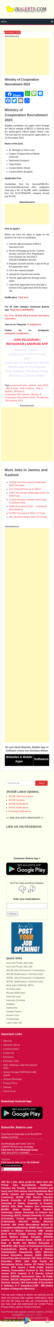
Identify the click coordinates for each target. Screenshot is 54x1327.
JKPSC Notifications (18, 807)
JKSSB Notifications (18, 804)
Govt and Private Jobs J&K (19, 966)
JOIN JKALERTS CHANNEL (15, 1153)
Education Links (11, 1061)
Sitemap (7, 1087)
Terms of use (9, 1091)
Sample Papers (13, 1011)
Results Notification (15, 993)
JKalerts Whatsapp (12, 1079)
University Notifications (19, 811)
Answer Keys (12, 1015)
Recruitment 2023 (14, 400)
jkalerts (32, 385)
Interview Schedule (15, 1000)
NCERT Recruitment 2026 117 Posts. (27, 513)
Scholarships (12, 1019)
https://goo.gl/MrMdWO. (22, 310)
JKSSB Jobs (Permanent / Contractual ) (25, 970)
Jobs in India (11, 388)
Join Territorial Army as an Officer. (25, 489)
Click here (23, 297)
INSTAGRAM (15, 344)
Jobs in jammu (27, 388)
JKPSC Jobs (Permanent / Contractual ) (25, 978)
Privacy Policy (10, 1083)
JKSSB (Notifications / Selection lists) (24, 974)
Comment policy (11, 1049)
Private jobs (42, 397)
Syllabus (10, 1004)
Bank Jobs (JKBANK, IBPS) (20, 985)
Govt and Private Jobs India (19, 963)
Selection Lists (13, 996)
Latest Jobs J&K (14, 1023)
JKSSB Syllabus (16, 800)
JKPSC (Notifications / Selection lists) (24, 981)
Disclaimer (8, 1057)
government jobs (19, 385)
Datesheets (11, 1008)
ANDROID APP (37, 344)
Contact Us (8, 1053)
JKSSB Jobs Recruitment (20, 796)
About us (7, 1041)
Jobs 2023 (43, 385)
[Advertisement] (27, 56)
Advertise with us (11, 1045)
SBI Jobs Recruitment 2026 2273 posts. (28, 517)
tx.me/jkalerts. (34, 324)
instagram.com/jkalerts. (17, 333)
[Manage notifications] (47, 1321)
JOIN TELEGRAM (26, 339)
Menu (4, 22)
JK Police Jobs (13, 989)
